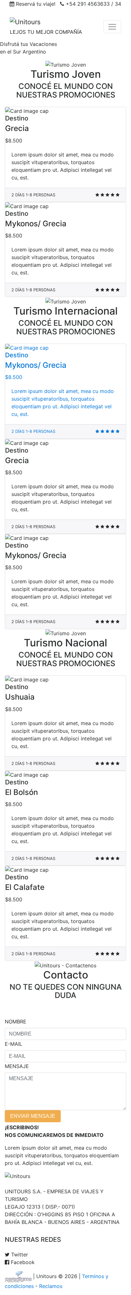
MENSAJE (17, 1066)
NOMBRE (15, 1021)
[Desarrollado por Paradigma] (19, 1276)
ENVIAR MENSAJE (32, 1116)
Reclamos (50, 1286)
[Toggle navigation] (112, 26)
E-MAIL (13, 1044)
